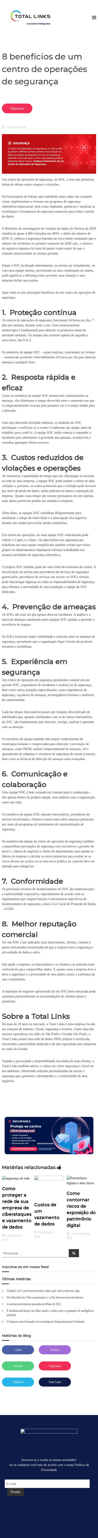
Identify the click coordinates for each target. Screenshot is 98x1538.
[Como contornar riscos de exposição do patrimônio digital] (81, 1180)
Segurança (55, 1366)
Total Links (55, 1382)
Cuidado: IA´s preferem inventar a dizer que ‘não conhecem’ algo (43, 1290)
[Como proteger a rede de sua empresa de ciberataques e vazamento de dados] (16, 1178)
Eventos (54, 1349)
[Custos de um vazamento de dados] (49, 1186)
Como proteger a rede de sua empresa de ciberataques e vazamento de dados (16, 1208)
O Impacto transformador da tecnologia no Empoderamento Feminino (46, 1321)
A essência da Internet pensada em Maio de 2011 (34, 1304)
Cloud (18, 1349)
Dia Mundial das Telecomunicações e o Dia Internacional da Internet (45, 1297)
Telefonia (18, 1382)
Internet (18, 1366)
